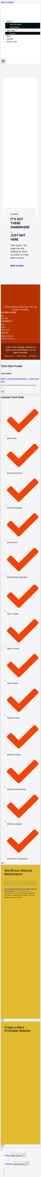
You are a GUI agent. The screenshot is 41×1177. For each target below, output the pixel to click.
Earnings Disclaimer (8, 338)
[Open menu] (3, 61)
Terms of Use (9, 356)
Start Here (9, 1164)
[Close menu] (1, 1149)
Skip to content (7, 2)
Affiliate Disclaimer (7, 336)
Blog (8, 36)
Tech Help (13, 33)
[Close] (2, 391)
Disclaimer (33, 356)
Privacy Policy (21, 356)
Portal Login (11, 41)
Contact (9, 39)
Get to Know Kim (14, 27)
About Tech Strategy (16, 24)
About (3, 324)
